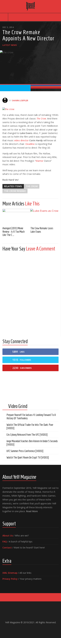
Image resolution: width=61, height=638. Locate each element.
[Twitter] (33, 629)
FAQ (4, 541)
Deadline (30, 143)
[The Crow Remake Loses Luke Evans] (44, 216)
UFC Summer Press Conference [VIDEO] (25, 451)
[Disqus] (30, 294)
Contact (7, 547)
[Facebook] (23, 629)
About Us (7, 535)
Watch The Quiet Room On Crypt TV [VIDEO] (28, 457)
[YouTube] (28, 629)
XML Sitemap (9, 572)
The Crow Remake (15, 190)
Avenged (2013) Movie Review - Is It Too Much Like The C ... (13, 232)
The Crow (32, 186)
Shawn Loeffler (20, 100)
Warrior (39, 160)
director (24, 140)
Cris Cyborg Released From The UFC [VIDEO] (27, 434)
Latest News (9, 45)
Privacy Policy (10, 578)
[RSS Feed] (38, 629)
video (17, 140)
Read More (32, 511)
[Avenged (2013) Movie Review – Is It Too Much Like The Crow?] (16, 216)
